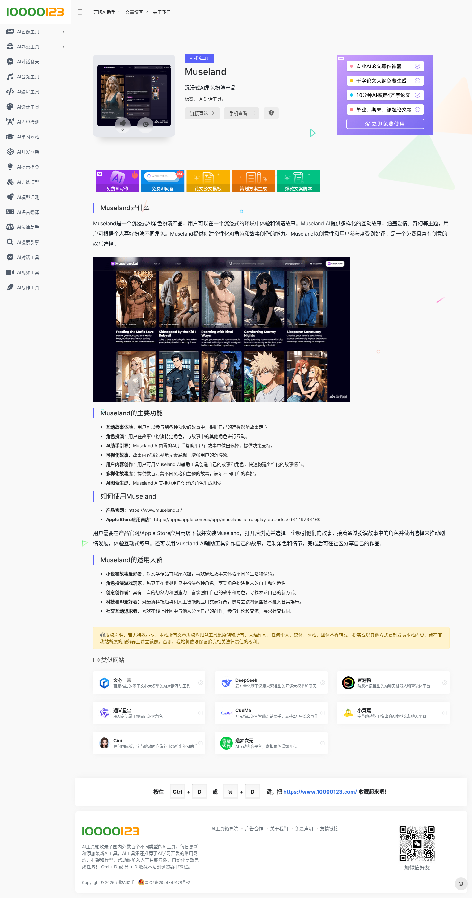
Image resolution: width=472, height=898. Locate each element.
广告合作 (254, 828)
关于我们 (162, 12)
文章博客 (134, 12)
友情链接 (329, 828)
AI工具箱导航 (224, 828)
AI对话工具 (199, 58)
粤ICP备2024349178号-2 (167, 882)
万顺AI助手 (104, 12)
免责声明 (304, 828)
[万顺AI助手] (111, 833)
